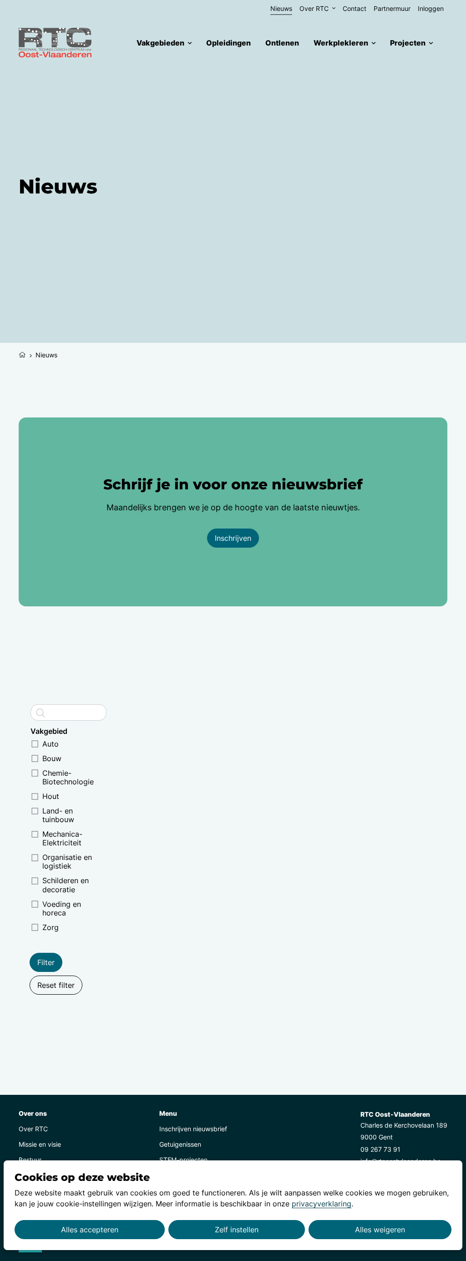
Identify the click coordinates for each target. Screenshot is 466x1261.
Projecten (407, 42)
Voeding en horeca (61, 908)
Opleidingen (228, 42)
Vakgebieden (160, 42)
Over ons (33, 1113)
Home (22, 353)
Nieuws (281, 8)
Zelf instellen (236, 1229)
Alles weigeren (380, 1229)
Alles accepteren (89, 1229)
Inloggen (431, 8)
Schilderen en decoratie (65, 885)
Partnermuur (392, 8)
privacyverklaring (321, 1203)
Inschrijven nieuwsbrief (193, 1129)
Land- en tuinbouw (58, 815)
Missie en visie (40, 1144)
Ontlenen (282, 42)
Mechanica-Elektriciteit (62, 838)
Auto (50, 743)
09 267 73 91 (380, 1149)
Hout (50, 796)
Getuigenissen (180, 1144)
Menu (168, 1113)
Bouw (51, 758)
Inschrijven (233, 538)
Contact (354, 8)
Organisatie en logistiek (67, 861)
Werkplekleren (341, 42)
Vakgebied (48, 731)
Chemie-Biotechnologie (68, 777)
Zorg (50, 927)
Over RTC (314, 8)
